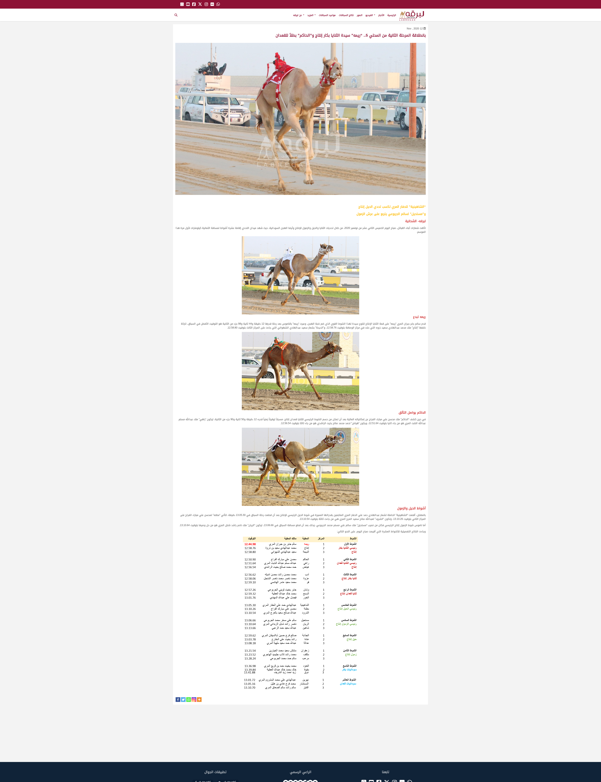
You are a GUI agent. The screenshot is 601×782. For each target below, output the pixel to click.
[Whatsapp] (188, 699)
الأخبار (381, 15)
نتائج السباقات (346, 15)
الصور (359, 15)
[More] (199, 699)
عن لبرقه (298, 15)
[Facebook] (178, 699)
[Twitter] (183, 699)
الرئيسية (391, 15)
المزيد (310, 15)
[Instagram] (194, 699)
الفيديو (369, 15)
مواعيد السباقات (327, 15)
